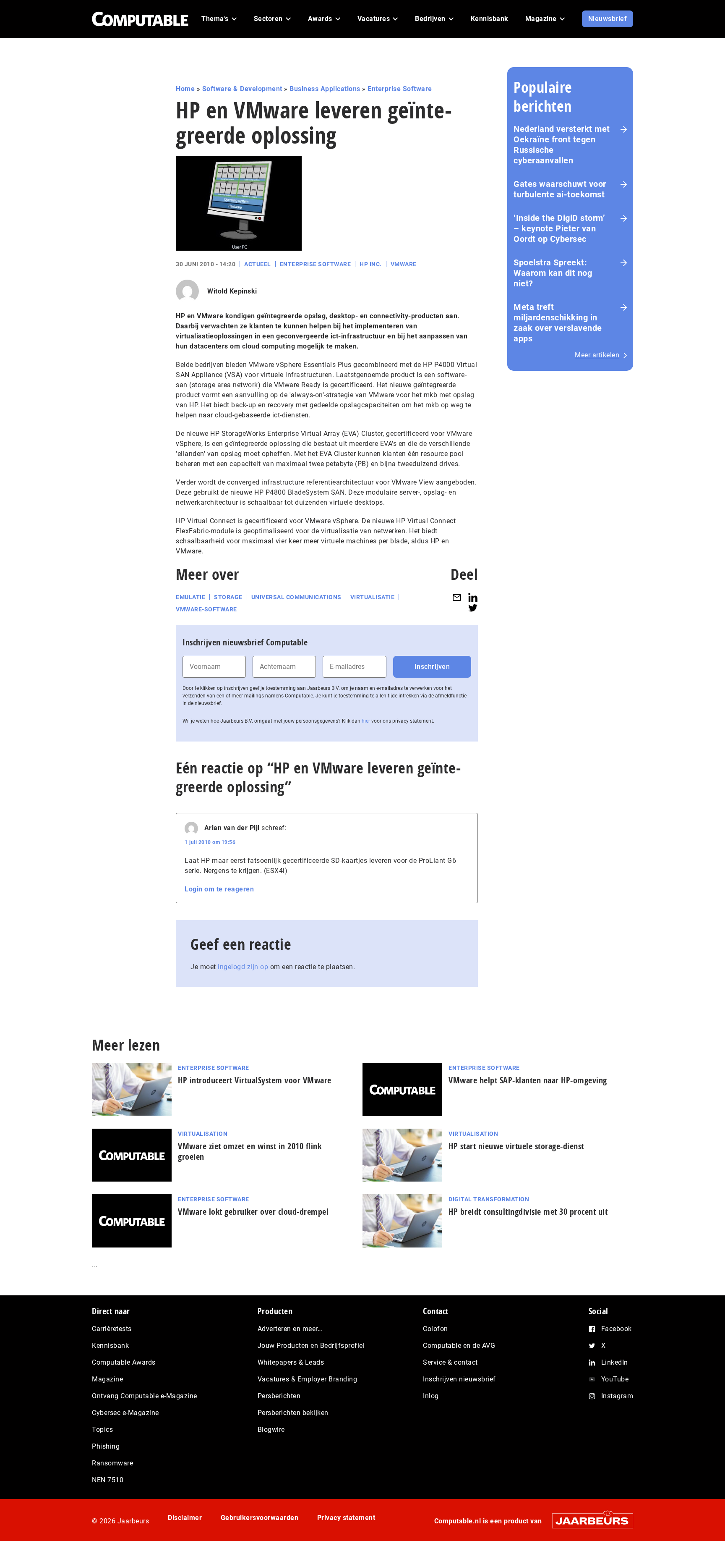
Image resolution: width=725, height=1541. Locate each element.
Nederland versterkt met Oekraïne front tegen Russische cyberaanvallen (562, 144)
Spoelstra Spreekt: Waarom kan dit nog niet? (553, 272)
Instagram (617, 1396)
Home (185, 89)
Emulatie (190, 597)
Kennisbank (110, 1346)
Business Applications (324, 89)
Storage (228, 597)
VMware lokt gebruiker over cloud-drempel (253, 1211)
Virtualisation (202, 1133)
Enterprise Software (400, 89)
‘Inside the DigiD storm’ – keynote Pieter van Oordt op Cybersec (559, 228)
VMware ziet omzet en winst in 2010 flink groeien (249, 1151)
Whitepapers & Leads (291, 1362)
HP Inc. (371, 264)
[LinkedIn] (473, 597)
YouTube (615, 1379)
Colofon (435, 1329)
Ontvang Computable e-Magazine (144, 1396)
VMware (404, 264)
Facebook (616, 1329)
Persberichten (279, 1396)
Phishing (106, 1446)
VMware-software (206, 609)
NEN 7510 (107, 1480)
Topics (102, 1430)
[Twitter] (473, 608)
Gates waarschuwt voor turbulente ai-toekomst (560, 189)
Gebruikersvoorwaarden (260, 1518)
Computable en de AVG (459, 1346)
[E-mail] (457, 597)
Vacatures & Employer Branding (307, 1379)
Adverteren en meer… (290, 1329)
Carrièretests (112, 1329)
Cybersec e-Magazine (125, 1413)
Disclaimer (185, 1518)
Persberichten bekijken (293, 1413)
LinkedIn (614, 1362)
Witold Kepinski (232, 291)
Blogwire (271, 1430)
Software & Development (242, 89)
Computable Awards (124, 1362)
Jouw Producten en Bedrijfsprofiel (311, 1346)
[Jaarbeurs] (588, 1521)
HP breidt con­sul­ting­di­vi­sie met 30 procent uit (528, 1211)
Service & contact (450, 1362)
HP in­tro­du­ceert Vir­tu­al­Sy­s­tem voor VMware (254, 1080)
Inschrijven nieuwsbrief (459, 1379)
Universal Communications (296, 597)
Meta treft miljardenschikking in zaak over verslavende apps (558, 322)
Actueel (257, 264)
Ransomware (112, 1463)
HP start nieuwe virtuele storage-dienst (516, 1146)
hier (366, 721)
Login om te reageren (219, 889)
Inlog (431, 1396)
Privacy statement (346, 1518)
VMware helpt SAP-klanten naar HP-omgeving (528, 1080)
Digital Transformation (489, 1199)
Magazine (107, 1379)
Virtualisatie (372, 597)
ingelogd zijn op (243, 967)
